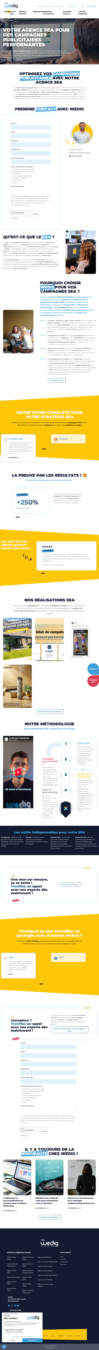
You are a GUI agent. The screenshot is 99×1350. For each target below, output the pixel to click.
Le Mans (44, 1336)
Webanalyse (38, 12)
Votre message (17, 186)
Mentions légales (49, 1348)
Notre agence (71, 6)
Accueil (5, 20)
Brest (77, 1336)
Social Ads (17, 174)
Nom (13, 132)
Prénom (14, 141)
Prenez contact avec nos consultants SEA (69, 1030)
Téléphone (15, 149)
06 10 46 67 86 (76, 156)
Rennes (61, 1336)
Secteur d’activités (43, 6)
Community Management (22, 176)
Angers (70, 1336)
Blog (82, 6)
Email (13, 123)
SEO (5, 12)
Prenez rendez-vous (69, 884)
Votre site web (17, 158)
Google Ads (13, 457)
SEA (8, 12)
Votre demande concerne (22, 167)
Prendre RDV (93, 681)
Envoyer (15, 218)
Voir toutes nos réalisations (49, 711)
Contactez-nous (56, 380)
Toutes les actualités (49, 1217)
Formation (17, 180)
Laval (53, 1336)
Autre (15, 182)
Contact (93, 669)
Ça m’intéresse (9, 1210)
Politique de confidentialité (49, 1346)
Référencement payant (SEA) (24, 172)
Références (58, 6)
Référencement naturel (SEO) (24, 169)
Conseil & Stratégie (20, 178)
